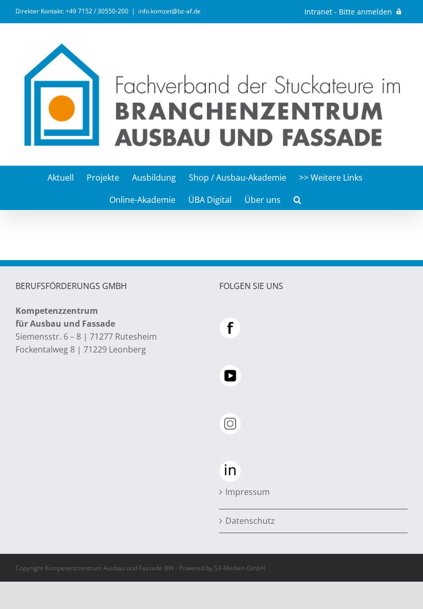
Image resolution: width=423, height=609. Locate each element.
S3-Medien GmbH (239, 568)
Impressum (247, 492)
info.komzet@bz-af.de (169, 11)
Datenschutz (250, 520)
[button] (297, 199)
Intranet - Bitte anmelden (348, 12)
